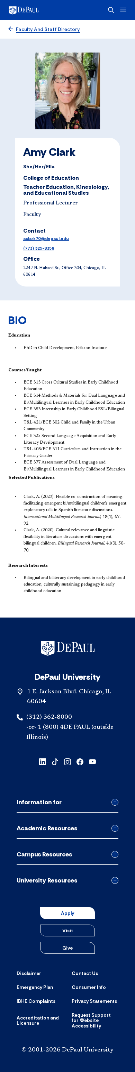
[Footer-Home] (67, 648)
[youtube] (92, 761)
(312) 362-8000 (49, 717)
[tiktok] (55, 761)
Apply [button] (67, 913)
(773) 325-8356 (38, 248)
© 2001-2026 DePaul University (67, 1050)
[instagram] (67, 761)
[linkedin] (42, 761)
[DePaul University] (34, 10)
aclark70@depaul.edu (46, 238)
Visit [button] (67, 930)
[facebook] (79, 761)
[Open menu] (123, 10)
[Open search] (111, 10)
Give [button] (67, 948)
